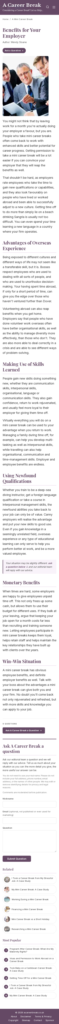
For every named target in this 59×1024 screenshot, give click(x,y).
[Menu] (53, 7)
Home (6, 19)
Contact (38, 1020)
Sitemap (26, 1020)
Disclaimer (25, 1016)
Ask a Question (13, 50)
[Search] (47, 7)
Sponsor (50, 1020)
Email (27, 813)
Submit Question (16, 858)
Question (7, 827)
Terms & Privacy (43, 1016)
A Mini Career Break (22, 19)
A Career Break (22, 5)
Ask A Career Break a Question (22, 730)
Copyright (13, 1020)
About (14, 1016)
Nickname (8, 798)
